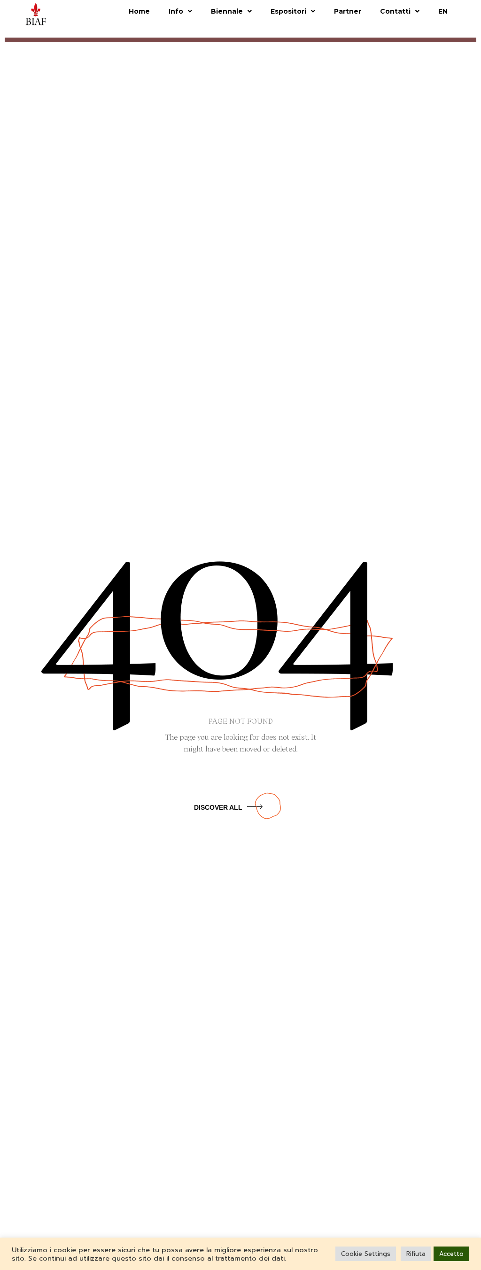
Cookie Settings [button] (365, 1253)
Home (139, 11)
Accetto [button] (451, 1253)
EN (443, 11)
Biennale (227, 11)
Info (176, 11)
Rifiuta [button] (416, 1253)
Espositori (288, 11)
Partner (347, 11)
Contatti (395, 11)
